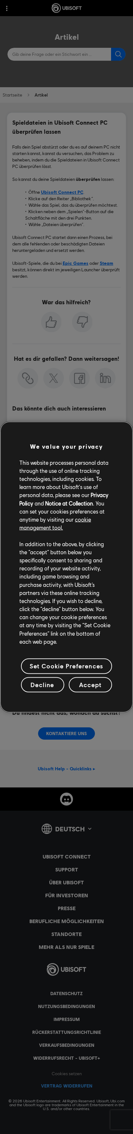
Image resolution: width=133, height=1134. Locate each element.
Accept (90, 684)
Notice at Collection (69, 503)
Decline (42, 684)
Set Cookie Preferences (66, 666)
